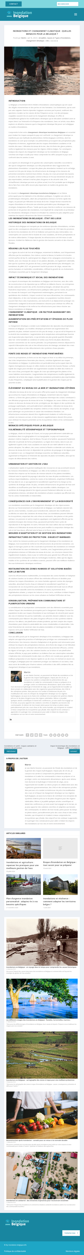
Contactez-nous (70, 1233)
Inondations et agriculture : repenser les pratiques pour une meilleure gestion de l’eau (22, 865)
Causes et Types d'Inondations (58, 38)
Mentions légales (73, 1251)
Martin (23, 38)
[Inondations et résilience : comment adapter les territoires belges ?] (60, 884)
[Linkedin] (11, 719)
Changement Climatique (35, 41)
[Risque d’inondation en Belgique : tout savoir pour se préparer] (60, 848)
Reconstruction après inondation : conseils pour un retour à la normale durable (36, 1140)
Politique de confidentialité (15, 1251)
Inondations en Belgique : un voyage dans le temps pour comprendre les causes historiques (41, 967)
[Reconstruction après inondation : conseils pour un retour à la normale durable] (42, 1115)
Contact (13, 4)
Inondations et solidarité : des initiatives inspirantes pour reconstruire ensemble (37, 1200)
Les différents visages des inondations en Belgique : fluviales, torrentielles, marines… (38, 1020)
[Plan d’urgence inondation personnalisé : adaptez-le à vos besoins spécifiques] (23, 884)
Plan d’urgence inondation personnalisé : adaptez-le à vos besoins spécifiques (22, 901)
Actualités (42, 38)
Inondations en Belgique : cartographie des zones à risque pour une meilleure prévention (40, 1080)
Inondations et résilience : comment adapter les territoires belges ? (59, 901)
